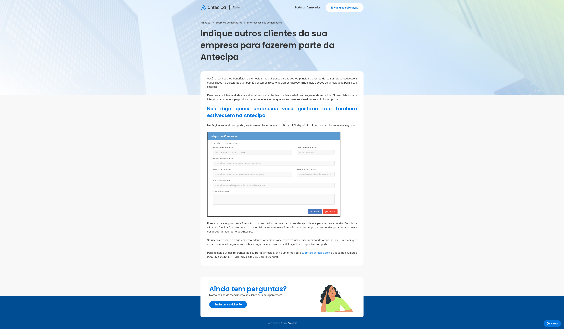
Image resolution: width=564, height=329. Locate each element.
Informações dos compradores (264, 22)
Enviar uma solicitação (344, 7)
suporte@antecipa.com (316, 252)
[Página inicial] (213, 7)
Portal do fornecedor (307, 7)
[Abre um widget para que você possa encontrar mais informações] (552, 324)
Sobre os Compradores (229, 22)
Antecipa (205, 22)
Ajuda (236, 7)
